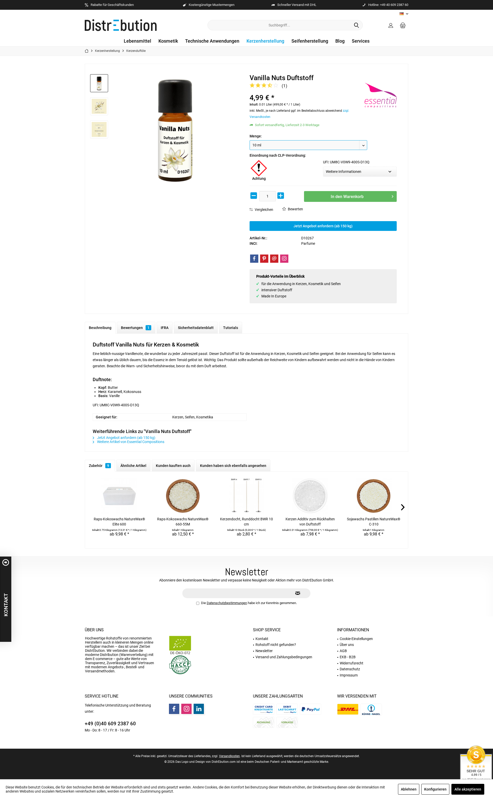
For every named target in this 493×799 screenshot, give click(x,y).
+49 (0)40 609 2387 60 (110, 724)
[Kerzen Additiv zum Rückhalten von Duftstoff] (310, 496)
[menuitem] (402, 25)
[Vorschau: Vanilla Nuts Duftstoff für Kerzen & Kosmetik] (99, 106)
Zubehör (99, 466)
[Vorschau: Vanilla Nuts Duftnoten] (99, 129)
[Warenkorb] (402, 25)
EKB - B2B (348, 657)
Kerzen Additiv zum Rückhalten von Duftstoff (310, 521)
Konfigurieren (435, 789)
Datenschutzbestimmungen (227, 603)
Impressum (349, 675)
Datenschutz (350, 669)
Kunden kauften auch (173, 466)
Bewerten (295, 209)
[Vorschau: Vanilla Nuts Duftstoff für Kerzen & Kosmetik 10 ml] (99, 83)
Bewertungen (135, 328)
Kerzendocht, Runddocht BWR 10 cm (246, 521)
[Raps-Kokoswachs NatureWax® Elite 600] (119, 496)
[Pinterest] (264, 259)
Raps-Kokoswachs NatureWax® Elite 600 (119, 521)
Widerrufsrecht (351, 663)
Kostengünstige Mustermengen (211, 5)
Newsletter (264, 651)
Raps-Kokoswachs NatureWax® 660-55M (182, 521)
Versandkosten (229, 756)
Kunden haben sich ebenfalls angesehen (233, 466)
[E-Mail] (274, 259)
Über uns (94, 629)
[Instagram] (284, 259)
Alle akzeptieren (467, 789)
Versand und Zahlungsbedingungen (283, 657)
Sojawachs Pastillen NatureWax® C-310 (373, 521)
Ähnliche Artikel (133, 466)
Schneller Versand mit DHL (296, 5)
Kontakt (261, 639)
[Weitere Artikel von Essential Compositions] (381, 95)
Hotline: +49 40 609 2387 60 (388, 5)
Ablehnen (408, 789)
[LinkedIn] (199, 709)
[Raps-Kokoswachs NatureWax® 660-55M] (183, 496)
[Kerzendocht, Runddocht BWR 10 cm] (246, 496)
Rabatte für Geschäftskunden (112, 5)
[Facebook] (254, 259)
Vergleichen (263, 210)
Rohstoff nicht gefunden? (275, 645)
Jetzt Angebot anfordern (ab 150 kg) (323, 226)
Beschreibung (100, 328)
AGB (343, 651)
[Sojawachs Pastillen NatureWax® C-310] (374, 496)
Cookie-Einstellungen (356, 639)
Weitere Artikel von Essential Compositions (130, 442)
